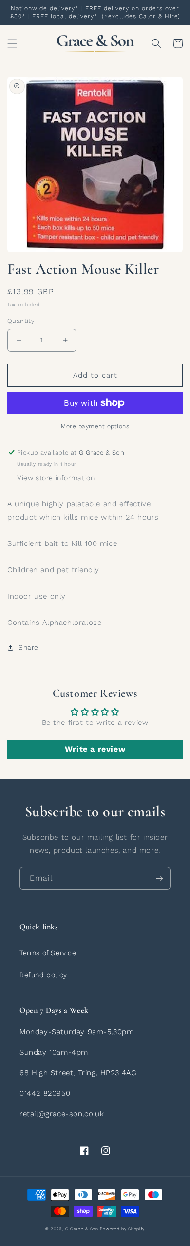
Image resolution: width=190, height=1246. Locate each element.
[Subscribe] (159, 878)
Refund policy (43, 975)
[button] (12, 43)
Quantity (21, 320)
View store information (56, 478)
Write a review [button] (95, 749)
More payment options (95, 426)
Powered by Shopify (122, 1228)
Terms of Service (47, 953)
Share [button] (28, 647)
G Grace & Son (81, 1228)
